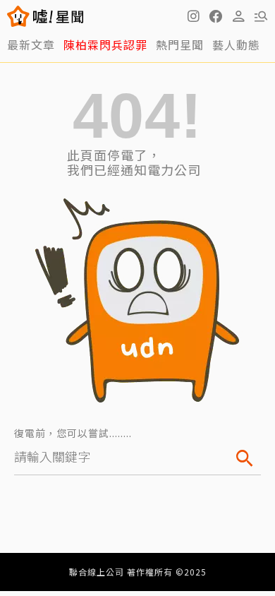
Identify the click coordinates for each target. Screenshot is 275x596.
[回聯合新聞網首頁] (18, 16)
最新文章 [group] (31, 44)
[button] (216, 16)
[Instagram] (193, 16)
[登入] (238, 16)
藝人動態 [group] (236, 44)
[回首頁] (58, 16)
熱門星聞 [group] (180, 44)
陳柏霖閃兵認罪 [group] (105, 44)
